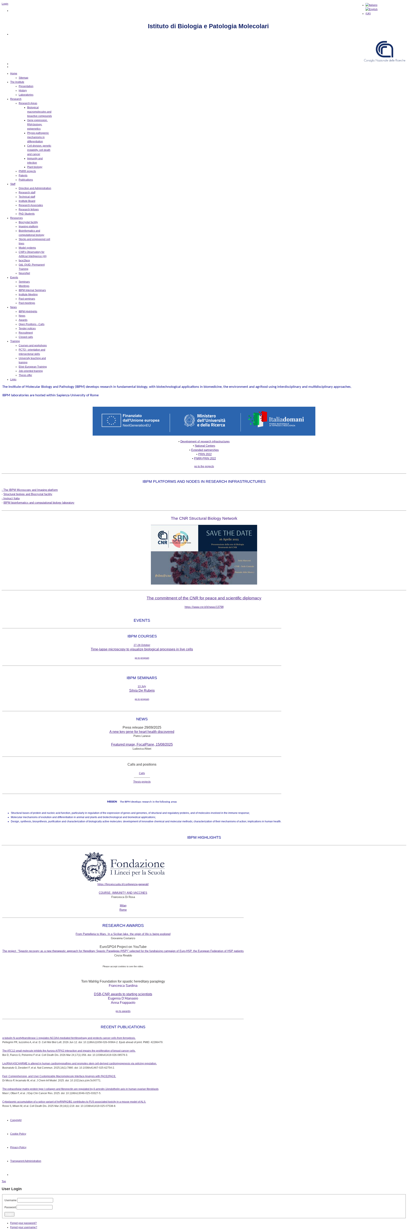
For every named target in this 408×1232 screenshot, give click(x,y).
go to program (142, 658)
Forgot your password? (23, 1223)
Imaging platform (28, 226)
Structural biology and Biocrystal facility (27, 494)
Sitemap (23, 77)
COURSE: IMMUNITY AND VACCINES (123, 892)
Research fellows (29, 209)
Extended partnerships (205, 450)
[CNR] (385, 63)
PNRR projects (27, 171)
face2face (24, 260)
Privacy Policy (18, 1147)
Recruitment (26, 332)
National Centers (205, 445)
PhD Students (27, 213)
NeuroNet (24, 273)
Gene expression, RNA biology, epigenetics (37, 124)
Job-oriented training (31, 371)
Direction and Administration (35, 188)
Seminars (24, 281)
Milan (123, 905)
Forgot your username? (23, 1227)
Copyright (15, 1120)
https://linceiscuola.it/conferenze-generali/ (123, 884)
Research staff (27, 192)
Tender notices (27, 328)
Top (4, 1181)
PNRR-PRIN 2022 (205, 458)
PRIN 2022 (205, 454)
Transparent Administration (25, 1161)
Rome (123, 909)
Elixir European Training (33, 366)
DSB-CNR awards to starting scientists (123, 994)
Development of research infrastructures (205, 441)
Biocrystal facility (28, 222)
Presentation (26, 86)
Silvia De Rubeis (142, 690)
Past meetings (27, 303)
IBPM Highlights (28, 311)
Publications (26, 179)
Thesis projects (142, 781)
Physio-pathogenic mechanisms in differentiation (38, 137)
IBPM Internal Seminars (32, 290)
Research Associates (31, 205)
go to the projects (204, 466)
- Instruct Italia (11, 498)
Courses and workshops (33, 345)
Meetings (24, 286)
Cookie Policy (18, 1133)
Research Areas (28, 103)
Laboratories (26, 94)
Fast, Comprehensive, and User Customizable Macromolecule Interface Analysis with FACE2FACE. (59, 1076)
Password (10, 1207)
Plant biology (34, 167)
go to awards (123, 1011)
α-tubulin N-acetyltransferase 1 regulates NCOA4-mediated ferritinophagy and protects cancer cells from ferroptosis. (69, 1038)
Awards (23, 320)
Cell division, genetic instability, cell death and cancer (39, 150)
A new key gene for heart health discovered (141, 732)
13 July (142, 686)
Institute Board (27, 201)
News (22, 315)
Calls (142, 773)
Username (10, 1200)
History (23, 90)
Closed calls (26, 337)
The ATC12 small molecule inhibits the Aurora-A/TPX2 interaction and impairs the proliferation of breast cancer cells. (69, 1050)
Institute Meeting (28, 294)
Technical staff (27, 196)
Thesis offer (25, 375)
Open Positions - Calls (31, 324)
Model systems (27, 247)
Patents (23, 175)
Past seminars (27, 298)
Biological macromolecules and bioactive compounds (39, 112)
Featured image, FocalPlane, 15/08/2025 (142, 744)
